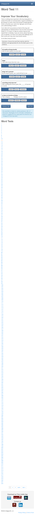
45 (2, 195)
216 (2, 473)
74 (2, 243)
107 (2, 296)
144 (2, 356)
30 (2, 171)
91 (2, 270)
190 (2, 431)
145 (2, 358)
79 (2, 251)
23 (2, 160)
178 (2, 412)
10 (2, 138)
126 (2, 327)
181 (2, 417)
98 (2, 282)
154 (2, 373)
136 (2, 343)
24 (2, 161)
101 (2, 286)
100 (2, 285)
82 (2, 256)
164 (2, 389)
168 (2, 395)
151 (2, 368)
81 (2, 254)
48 (2, 200)
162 (2, 386)
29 (2, 169)
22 (2, 158)
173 (2, 404)
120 (2, 317)
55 (2, 212)
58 (2, 216)
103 (2, 290)
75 (2, 244)
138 (2, 347)
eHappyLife (5, 4)
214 (2, 470)
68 (2, 233)
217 (2, 475)
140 (2, 350)
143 (2, 355)
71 (2, 238)
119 (2, 316)
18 (2, 151)
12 (2, 142)
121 (2, 319)
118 (2, 314)
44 (2, 194)
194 (2, 438)
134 (2, 340)
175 (2, 407)
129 (2, 332)
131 (2, 335)
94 (2, 275)
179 (2, 413)
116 (2, 311)
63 (2, 225)
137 (2, 345)
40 (2, 187)
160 (2, 382)
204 (2, 454)
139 (2, 348)
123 (2, 322)
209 (2, 462)
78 (2, 249)
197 (2, 443)
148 (2, 363)
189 (2, 430)
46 (2, 197)
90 (2, 269)
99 (2, 283)
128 (2, 330)
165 (2, 390)
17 (2, 150)
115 (2, 309)
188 (2, 428)
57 (2, 215)
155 (2, 374)
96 (2, 278)
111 (2, 303)
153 (2, 371)
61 (2, 221)
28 (2, 168)
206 (2, 457)
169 (2, 397)
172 (2, 402)
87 (2, 264)
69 (2, 234)
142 (2, 353)
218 (2, 477)
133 (2, 338)
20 (2, 155)
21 (2, 156)
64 (2, 226)
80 (2, 252)
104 (2, 291)
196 (2, 441)
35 (2, 179)
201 (2, 449)
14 (2, 145)
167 (2, 394)
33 (2, 176)
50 (2, 203)
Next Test (30, 106)
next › (19, 487)
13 (2, 143)
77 (2, 247)
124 (2, 324)
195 (2, 439)
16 (2, 148)
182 (2, 418)
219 (2, 478)
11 (2, 140)
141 (2, 351)
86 (2, 262)
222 (2, 483)
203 (2, 452)
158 (2, 379)
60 (2, 220)
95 (2, 277)
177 (2, 410)
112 (2, 304)
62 (2, 223)
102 (2, 288)
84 (2, 259)
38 (2, 184)
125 (2, 325)
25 (2, 163)
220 (2, 480)
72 (2, 239)
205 (2, 456)
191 (2, 433)
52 (2, 207)
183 (2, 420)
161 (2, 384)
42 (2, 190)
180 (2, 415)
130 (2, 334)
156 (2, 376)
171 (2, 400)
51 (2, 205)
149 (2, 364)
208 (2, 460)
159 (2, 381)
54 (2, 210)
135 (2, 342)
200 (2, 447)
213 (2, 469)
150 (2, 366)
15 (2, 147)
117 (2, 312)
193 (2, 436)
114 (2, 308)
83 (2, 257)
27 (2, 166)
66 (2, 230)
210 (2, 464)
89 (2, 267)
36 (2, 181)
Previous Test (6, 106)
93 (2, 273)
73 (2, 241)
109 (2, 299)
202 (2, 451)
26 (2, 164)
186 (2, 425)
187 (2, 426)
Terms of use (30, 512)
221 (2, 482)
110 (2, 301)
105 (2, 293)
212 (2, 467)
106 (2, 295)
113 (2, 306)
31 (2, 173)
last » (24, 487)
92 (2, 272)
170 (2, 399)
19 (2, 153)
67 (2, 231)
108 (2, 298)
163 (2, 387)
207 (2, 459)
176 (2, 408)
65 (2, 228)
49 (2, 202)
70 (2, 236)
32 (2, 174)
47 (2, 199)
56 (2, 213)
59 (2, 218)
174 (2, 405)
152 (2, 369)
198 (2, 444)
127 (2, 329)
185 (2, 423)
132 (2, 337)
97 (2, 280)
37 (2, 182)
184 (2, 421)
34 (2, 177)
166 (2, 392)
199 (2, 446)
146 (2, 360)
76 (2, 246)
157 (2, 377)
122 (2, 321)
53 (2, 208)
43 (2, 192)
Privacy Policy (21, 512)
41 (2, 189)
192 (2, 434)
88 (2, 265)
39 (2, 186)
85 (2, 260)
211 (2, 465)
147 (2, 361)
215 (2, 472)
